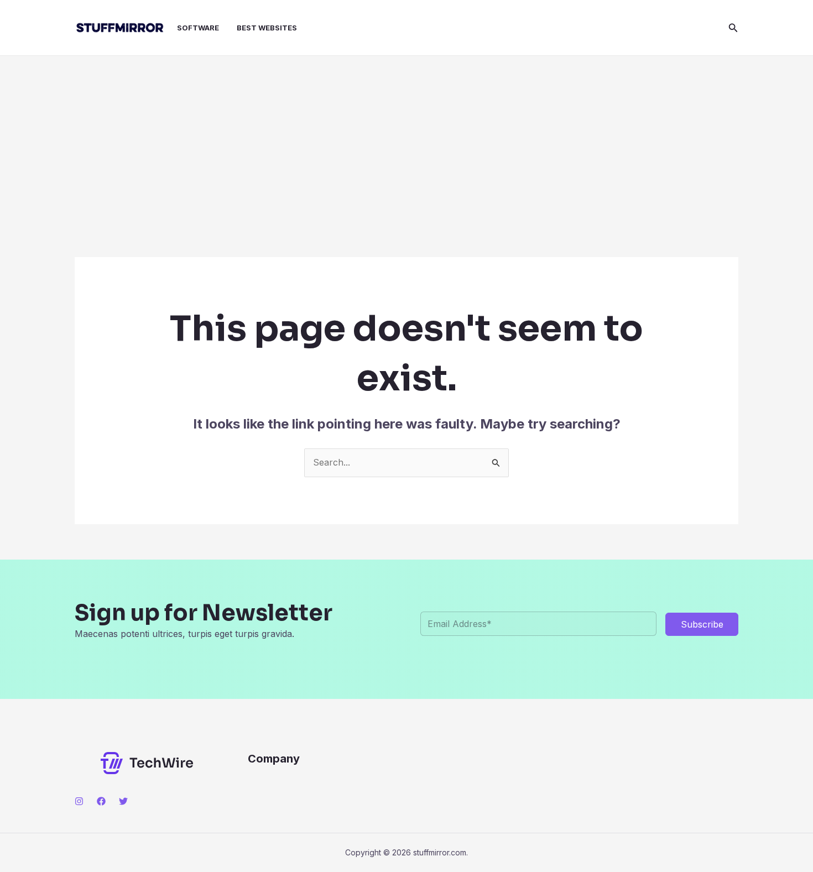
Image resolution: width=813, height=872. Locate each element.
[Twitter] (123, 801)
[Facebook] (101, 801)
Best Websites (267, 27)
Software (198, 27)
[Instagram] (79, 801)
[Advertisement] (406, 138)
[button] (733, 28)
